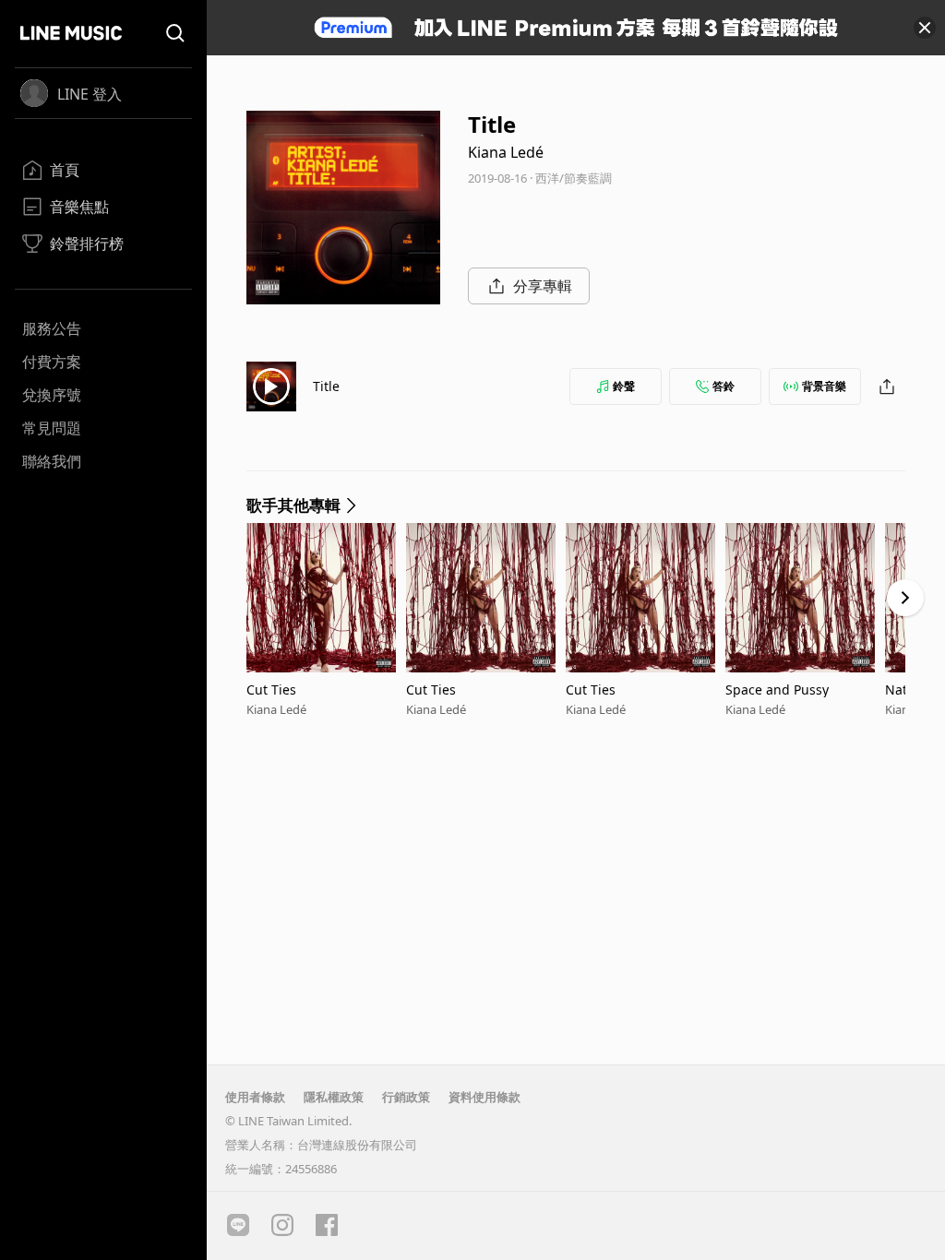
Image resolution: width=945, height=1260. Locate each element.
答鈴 (723, 386)
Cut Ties (271, 689)
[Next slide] (905, 597)
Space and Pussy (777, 689)
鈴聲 (624, 386)
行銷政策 (406, 1096)
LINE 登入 (89, 94)
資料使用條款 (484, 1096)
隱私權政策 (334, 1096)
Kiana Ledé (506, 152)
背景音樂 (824, 386)
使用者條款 (255, 1096)
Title (326, 386)
